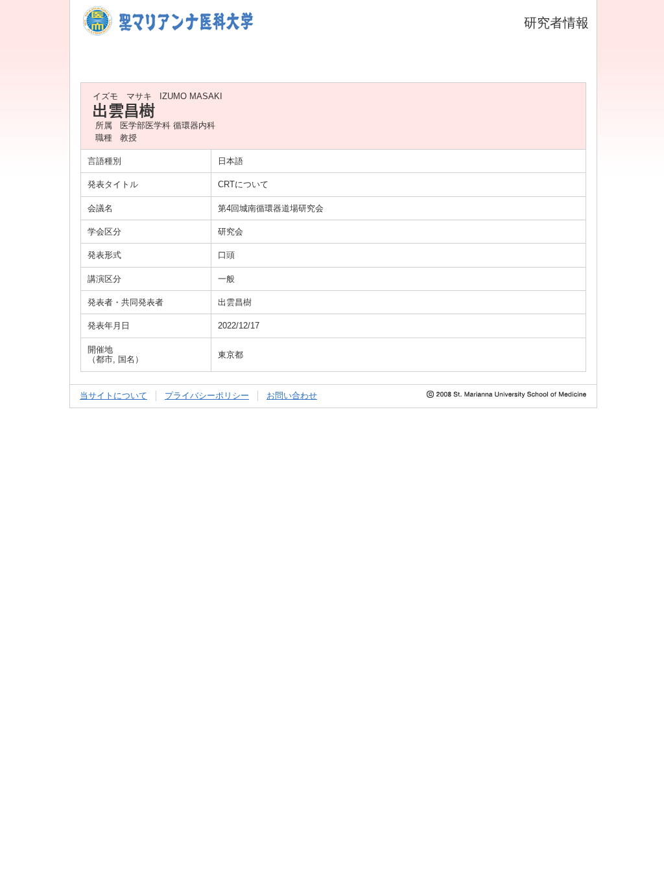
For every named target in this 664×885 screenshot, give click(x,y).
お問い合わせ (292, 395)
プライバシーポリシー (207, 395)
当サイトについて (113, 395)
